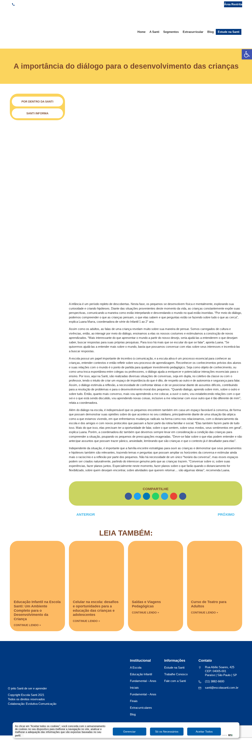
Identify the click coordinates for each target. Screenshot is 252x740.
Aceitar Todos (204, 731)
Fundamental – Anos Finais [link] (143, 698)
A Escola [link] (135, 667)
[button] (128, 496)
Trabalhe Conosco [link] (176, 674)
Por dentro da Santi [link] (37, 101)
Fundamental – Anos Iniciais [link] (143, 684)
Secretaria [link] (209, 4)
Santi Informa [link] (37, 113)
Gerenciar (129, 731)
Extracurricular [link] (193, 31)
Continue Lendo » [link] (27, 625)
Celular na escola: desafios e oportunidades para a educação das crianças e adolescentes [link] (96, 608)
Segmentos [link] (171, 31)
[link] (247, 54)
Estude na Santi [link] (228, 31)
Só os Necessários (166, 731)
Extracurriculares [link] (141, 707)
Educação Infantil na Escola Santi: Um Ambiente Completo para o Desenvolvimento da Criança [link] (37, 610)
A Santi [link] (154, 31)
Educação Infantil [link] (141, 674)
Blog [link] (210, 31)
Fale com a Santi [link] (175, 681)
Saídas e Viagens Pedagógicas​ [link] (146, 604)
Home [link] (141, 31)
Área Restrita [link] (233, 4)
